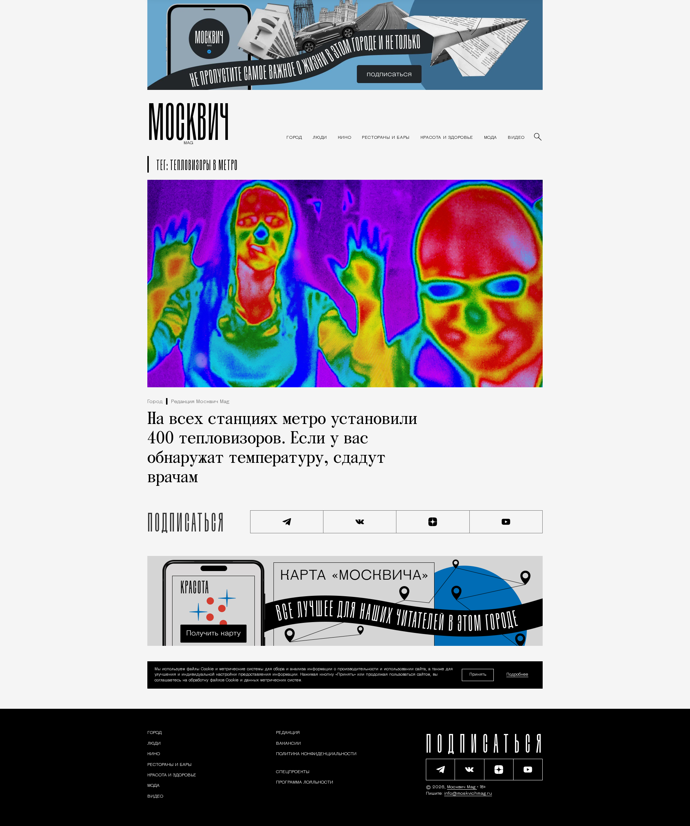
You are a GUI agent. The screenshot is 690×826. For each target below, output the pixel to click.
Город (154, 402)
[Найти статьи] (538, 137)
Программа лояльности (304, 782)
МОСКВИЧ (188, 121)
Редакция (288, 733)
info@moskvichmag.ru (468, 793)
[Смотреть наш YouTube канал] (506, 521)
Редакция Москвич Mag (200, 402)
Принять (477, 675)
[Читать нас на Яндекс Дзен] (433, 521)
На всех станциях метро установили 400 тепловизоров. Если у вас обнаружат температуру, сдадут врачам (282, 449)
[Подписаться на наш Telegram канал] (286, 521)
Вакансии (288, 743)
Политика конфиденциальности (316, 754)
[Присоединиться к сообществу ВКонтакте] (360, 521)
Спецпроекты (292, 772)
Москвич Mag (462, 787)
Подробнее (517, 675)
